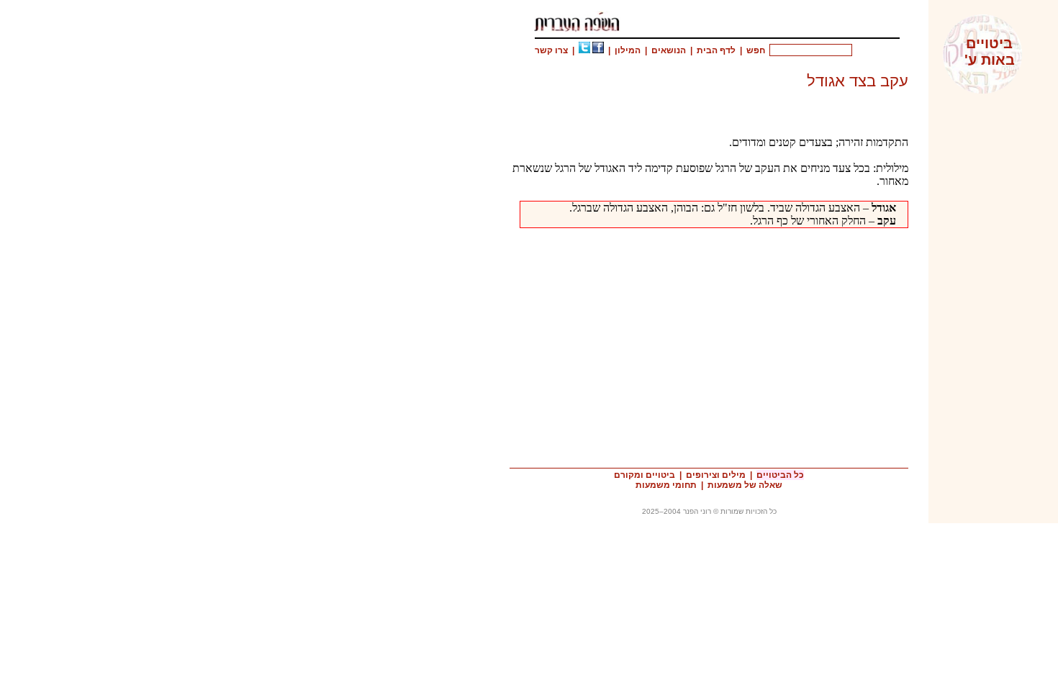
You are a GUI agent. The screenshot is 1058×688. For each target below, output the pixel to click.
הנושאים (668, 50)
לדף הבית (716, 50)
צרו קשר (551, 50)
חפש (755, 50)
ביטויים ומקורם (644, 475)
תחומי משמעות (666, 485)
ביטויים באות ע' (989, 51)
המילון (628, 50)
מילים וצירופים (716, 475)
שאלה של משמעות (744, 485)
